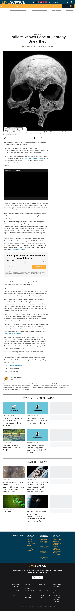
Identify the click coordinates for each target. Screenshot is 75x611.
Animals (7, 6)
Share (7, 138)
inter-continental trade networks (13, 333)
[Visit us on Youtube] (41, 2)
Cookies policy (30, 591)
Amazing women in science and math (44, 547)
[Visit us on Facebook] (33, 2)
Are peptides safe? (56, 10)
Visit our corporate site (40, 572)
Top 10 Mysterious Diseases (13, 365)
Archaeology (15, 6)
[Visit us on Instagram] (38, 2)
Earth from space (31, 543)
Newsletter (45, 138)
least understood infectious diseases (32, 158)
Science (29, 6)
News (52, 46)
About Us (42, 584)
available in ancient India (17, 249)
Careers (13, 595)
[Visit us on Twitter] (36, 2)
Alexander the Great (17, 241)
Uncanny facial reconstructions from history (44, 557)
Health (23, 6)
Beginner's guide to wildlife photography (57, 545)
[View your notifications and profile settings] (67, 2)
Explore (59, 6)
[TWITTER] (12, 379)
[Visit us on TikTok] (46, 2)
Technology (51, 6)
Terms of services (23, 271)
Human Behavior (37, 34)
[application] (26, 184)
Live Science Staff (31, 46)
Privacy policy (16, 591)
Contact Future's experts (28, 586)
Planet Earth (36, 6)
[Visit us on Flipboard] (43, 2)
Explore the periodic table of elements (44, 552)
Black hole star (69, 10)
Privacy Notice (8, 272)
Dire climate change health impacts (18, 10)
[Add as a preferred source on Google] (37, 577)
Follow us (37, 138)
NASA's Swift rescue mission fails (39, 10)
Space (44, 6)
